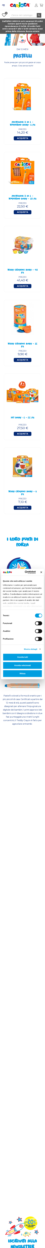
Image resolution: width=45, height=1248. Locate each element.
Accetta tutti (22, 657)
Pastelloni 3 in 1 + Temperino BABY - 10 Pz (22, 198)
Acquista (22, 138)
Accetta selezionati (22, 665)
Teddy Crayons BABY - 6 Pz (22, 493)
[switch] (38, 623)
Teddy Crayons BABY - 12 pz (22, 345)
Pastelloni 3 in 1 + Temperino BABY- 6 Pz (22, 124)
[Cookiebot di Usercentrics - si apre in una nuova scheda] (26, 572)
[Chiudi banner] (41, 572)
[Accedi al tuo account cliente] (36, 5)
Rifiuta (22, 673)
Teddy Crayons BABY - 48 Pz (22, 271)
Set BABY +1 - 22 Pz (22, 418)
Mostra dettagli (30, 649)
